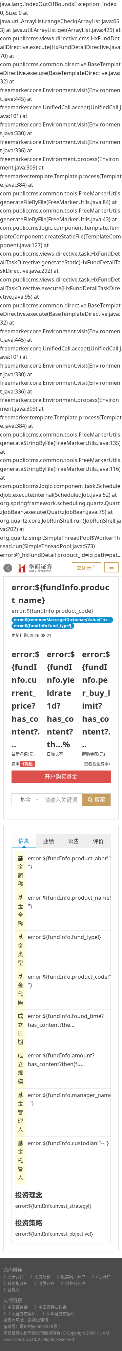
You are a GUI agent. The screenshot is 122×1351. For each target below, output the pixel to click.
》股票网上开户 (71, 1277)
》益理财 (11, 1290)
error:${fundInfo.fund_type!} (64, 937)
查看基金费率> (97, 764)
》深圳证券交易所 (58, 1314)
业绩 (48, 841)
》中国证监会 (15, 1307)
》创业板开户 (73, 1283)
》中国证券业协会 (50, 1307)
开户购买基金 (61, 776)
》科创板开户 (15, 1283)
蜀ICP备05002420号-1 (40, 1326)
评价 (98, 841)
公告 (73, 841)
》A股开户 (101, 1277)
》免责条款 (40, 1277)
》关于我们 (13, 1277)
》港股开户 (44, 1283)
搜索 (99, 799)
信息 (23, 841)
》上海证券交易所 (19, 1314)
